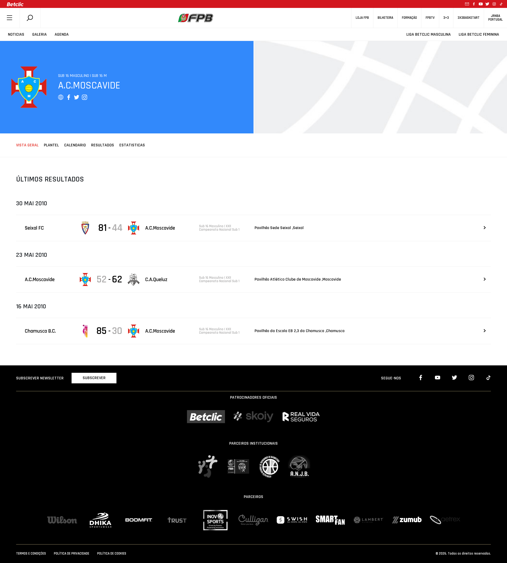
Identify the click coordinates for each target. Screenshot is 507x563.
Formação (409, 18)
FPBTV (430, 18)
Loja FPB (362, 18)
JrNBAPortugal (495, 18)
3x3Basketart (469, 18)
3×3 (446, 18)
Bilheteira (385, 18)
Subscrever (94, 378)
